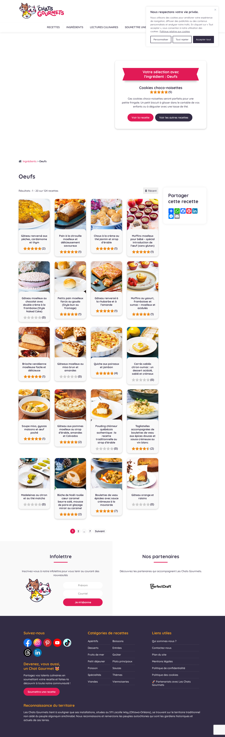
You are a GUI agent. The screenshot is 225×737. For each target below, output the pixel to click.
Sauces (116, 668)
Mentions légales (162, 661)
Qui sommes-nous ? (164, 641)
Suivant (100, 531)
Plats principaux (122, 661)
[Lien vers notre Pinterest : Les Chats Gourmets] (47, 643)
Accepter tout (203, 39)
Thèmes (117, 674)
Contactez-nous (161, 647)
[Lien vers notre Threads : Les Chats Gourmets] (28, 652)
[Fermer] (215, 10)
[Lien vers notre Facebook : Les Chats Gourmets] (28, 643)
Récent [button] (152, 190)
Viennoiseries (120, 681)
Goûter (116, 654)
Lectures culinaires (104, 27)
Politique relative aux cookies (175, 31)
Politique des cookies (165, 674)
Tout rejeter (182, 39)
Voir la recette (140, 117)
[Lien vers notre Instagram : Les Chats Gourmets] (37, 643)
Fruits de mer (96, 654)
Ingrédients (74, 27)
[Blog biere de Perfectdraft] (160, 587)
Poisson (93, 668)
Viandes (93, 681)
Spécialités (94, 674)
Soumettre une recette (141, 27)
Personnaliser (161, 39)
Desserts (93, 647)
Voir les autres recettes (173, 117)
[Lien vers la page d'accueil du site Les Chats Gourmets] (41, 11)
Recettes (53, 27)
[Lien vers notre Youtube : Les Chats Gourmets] (57, 643)
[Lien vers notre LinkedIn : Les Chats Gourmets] (37, 652)
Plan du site (159, 654)
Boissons (118, 641)
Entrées (117, 647)
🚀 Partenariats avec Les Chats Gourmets (171, 683)
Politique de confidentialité (168, 668)
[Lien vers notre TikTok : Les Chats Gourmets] (67, 643)
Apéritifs (93, 641)
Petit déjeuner (96, 661)
